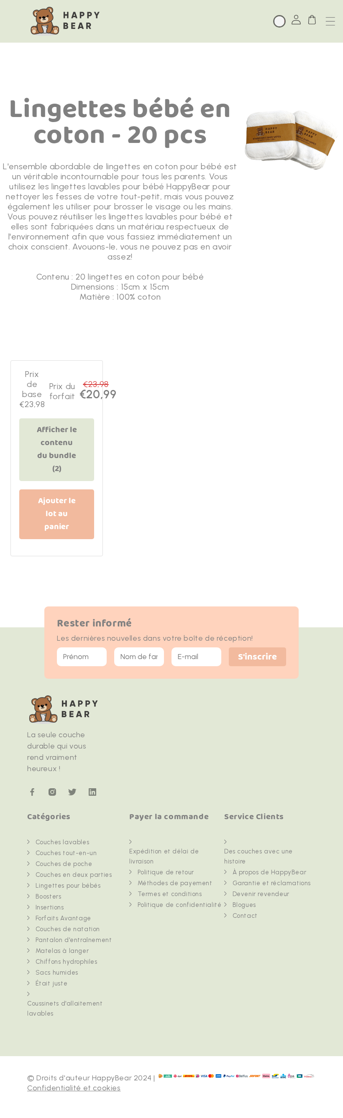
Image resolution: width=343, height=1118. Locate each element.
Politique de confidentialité (180, 905)
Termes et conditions (170, 894)
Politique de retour (166, 872)
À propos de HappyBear (270, 872)
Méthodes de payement (175, 883)
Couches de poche (64, 864)
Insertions (50, 907)
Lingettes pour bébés (68, 885)
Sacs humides (57, 972)
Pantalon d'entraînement (74, 940)
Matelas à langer (62, 951)
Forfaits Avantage (63, 918)
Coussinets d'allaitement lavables (64, 1008)
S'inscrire (257, 657)
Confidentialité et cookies (74, 1088)
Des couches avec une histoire (258, 856)
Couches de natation (68, 929)
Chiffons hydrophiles (66, 961)
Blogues (244, 905)
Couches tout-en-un (66, 853)
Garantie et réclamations (272, 883)
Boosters (48, 896)
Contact (245, 915)
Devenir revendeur (261, 894)
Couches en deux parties (74, 875)
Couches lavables (63, 842)
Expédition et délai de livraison (164, 856)
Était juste (52, 983)
